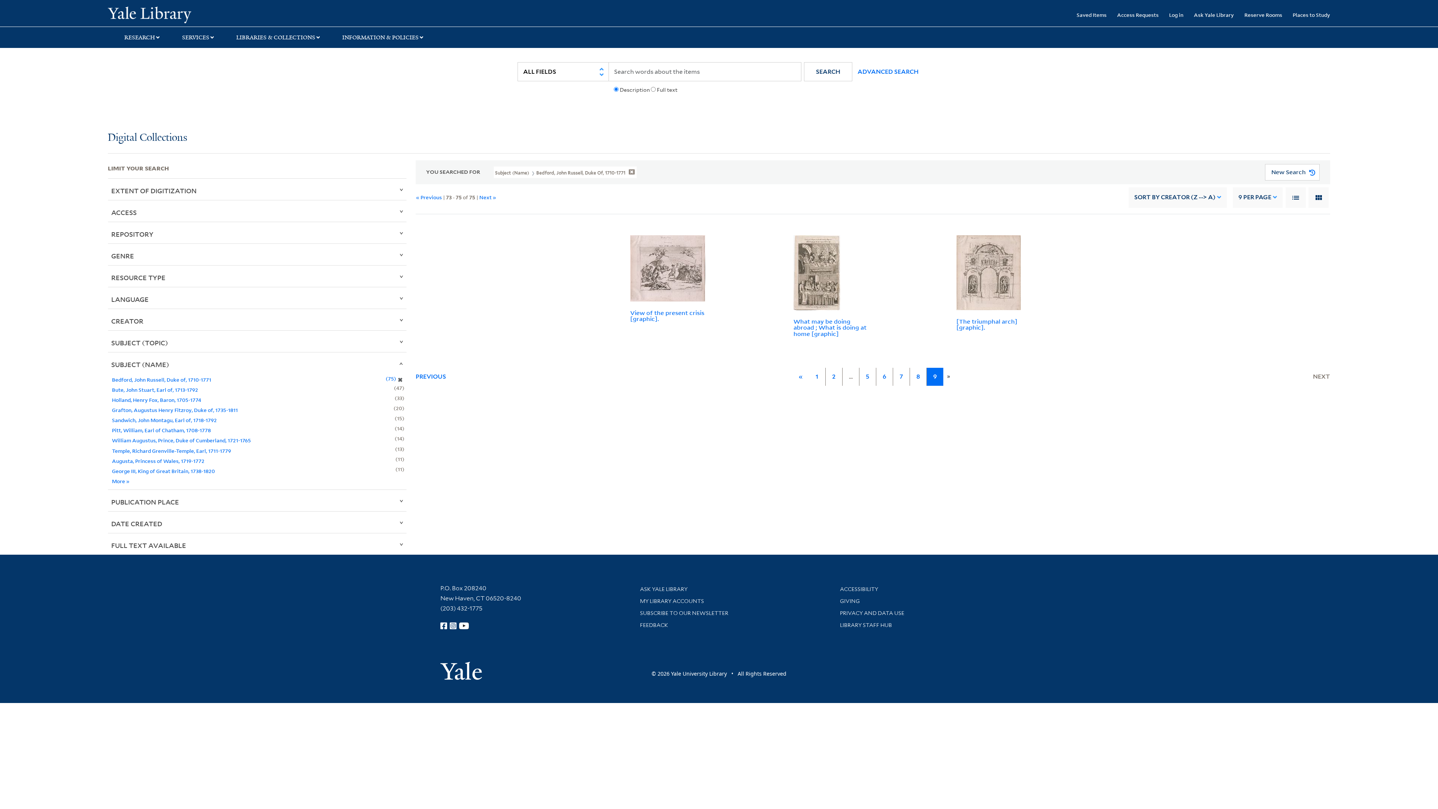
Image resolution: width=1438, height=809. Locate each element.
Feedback (654, 625)
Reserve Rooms (1263, 14)
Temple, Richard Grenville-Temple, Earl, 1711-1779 (171, 450)
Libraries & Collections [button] (275, 37)
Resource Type (138, 277)
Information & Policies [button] (380, 37)
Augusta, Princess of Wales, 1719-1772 (158, 460)
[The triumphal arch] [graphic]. (986, 324)
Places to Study (1311, 14)
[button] (828, 71)
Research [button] (139, 37)
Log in (1176, 14)
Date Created (136, 523)
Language (130, 299)
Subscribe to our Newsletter (684, 613)
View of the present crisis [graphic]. (667, 316)
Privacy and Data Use (872, 613)
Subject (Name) (140, 364)
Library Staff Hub (866, 625)
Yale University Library (199, 14)
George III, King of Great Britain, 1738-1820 (163, 471)
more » (121, 481)
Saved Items (1092, 14)
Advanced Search (888, 71)
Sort (1175, 197)
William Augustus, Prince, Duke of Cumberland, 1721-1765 (181, 440)
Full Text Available (148, 545)
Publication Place (145, 501)
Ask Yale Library (1214, 14)
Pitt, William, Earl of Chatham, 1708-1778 (161, 430)
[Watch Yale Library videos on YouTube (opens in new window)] (464, 625)
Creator (127, 320)
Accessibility (859, 589)
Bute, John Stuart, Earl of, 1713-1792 (155, 389)
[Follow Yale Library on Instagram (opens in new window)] (453, 625)
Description (635, 90)
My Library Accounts (672, 601)
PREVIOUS (431, 376)
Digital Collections (147, 138)
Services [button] (195, 37)
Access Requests (1138, 14)
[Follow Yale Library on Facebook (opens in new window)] (443, 625)
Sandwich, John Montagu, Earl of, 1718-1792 (164, 420)
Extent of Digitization (154, 190)
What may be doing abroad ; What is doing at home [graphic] (830, 328)
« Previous (429, 197)
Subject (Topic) (139, 342)
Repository (132, 234)
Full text (667, 90)
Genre (122, 255)
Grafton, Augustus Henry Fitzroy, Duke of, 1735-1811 (175, 409)
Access (124, 212)
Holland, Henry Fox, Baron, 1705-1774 (156, 399)
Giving (850, 601)
